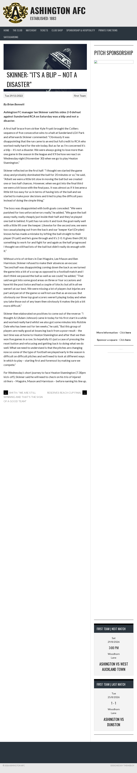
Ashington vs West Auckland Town (113, 666)
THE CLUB (17, 30)
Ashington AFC (58, 10)
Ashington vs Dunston (114, 722)
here (128, 332)
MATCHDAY (31, 30)
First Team (80, 95)
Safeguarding (11, 37)
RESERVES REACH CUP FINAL (66, 392)
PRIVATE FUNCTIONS (107, 30)
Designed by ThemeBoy (122, 765)
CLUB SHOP (57, 30)
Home (6, 30)
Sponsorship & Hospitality (80, 30)
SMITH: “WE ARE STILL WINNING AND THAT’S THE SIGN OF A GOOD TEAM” (23, 397)
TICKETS (44, 30)
